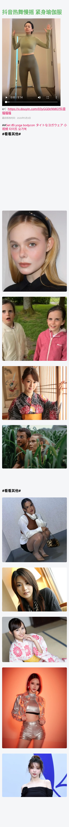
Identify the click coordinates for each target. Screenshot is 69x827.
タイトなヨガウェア (49, 125)
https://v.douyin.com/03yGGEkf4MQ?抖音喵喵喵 (34, 111)
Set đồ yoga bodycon (20, 125)
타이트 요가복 (18, 129)
